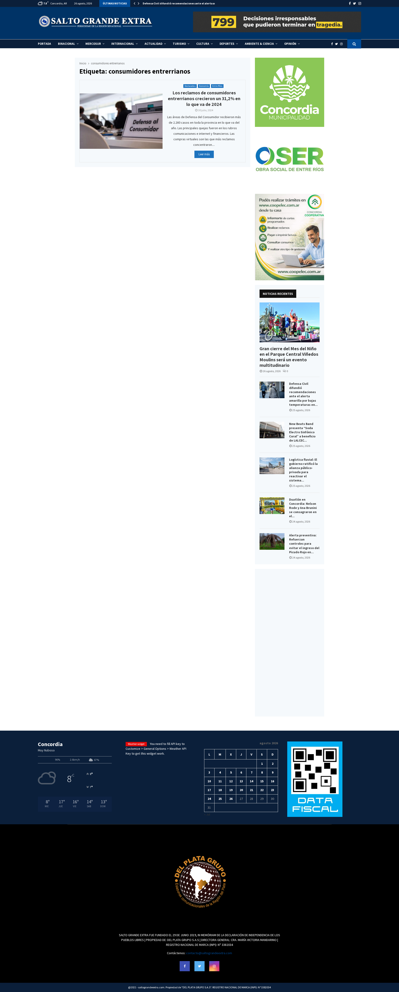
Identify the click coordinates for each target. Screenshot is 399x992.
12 (231, 781)
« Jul (207, 814)
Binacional (66, 44)
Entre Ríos (217, 85)
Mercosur (93, 44)
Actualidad (153, 44)
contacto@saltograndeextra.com (209, 953)
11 (220, 781)
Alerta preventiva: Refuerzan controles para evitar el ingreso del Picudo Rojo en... (304, 543)
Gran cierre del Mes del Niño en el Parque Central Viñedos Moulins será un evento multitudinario (289, 357)
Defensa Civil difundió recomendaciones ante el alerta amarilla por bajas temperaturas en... (303, 394)
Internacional (122, 44)
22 (261, 790)
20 (241, 790)
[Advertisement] (290, 643)
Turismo (179, 44)
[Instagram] (342, 43)
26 (231, 799)
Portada (44, 44)
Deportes (227, 44)
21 (251, 790)
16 (272, 781)
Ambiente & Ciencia (259, 44)
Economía (204, 85)
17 (209, 790)
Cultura (202, 44)
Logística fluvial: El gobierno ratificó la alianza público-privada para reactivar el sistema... (303, 469)
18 (220, 790)
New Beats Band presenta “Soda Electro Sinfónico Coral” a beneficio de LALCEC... (302, 432)
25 (220, 799)
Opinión (290, 44)
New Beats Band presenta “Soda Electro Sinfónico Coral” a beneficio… (188, 3)
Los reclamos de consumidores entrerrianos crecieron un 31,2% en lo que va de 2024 (204, 98)
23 (272, 790)
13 (241, 781)
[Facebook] (333, 43)
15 (261, 781)
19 (231, 790)
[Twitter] (337, 43)
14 (251, 781)
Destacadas (190, 85)
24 (209, 799)
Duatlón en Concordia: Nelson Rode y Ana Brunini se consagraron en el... (303, 507)
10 (209, 781)
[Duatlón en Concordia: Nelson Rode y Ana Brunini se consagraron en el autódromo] (272, 505)
